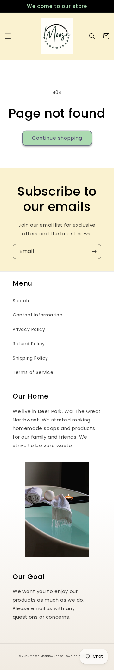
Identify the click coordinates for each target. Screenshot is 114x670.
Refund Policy (29, 344)
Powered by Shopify (80, 656)
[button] (8, 36)
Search (21, 300)
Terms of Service (33, 372)
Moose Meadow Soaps (46, 656)
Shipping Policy (30, 358)
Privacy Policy (29, 329)
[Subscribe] (94, 251)
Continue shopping (57, 137)
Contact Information (37, 315)
